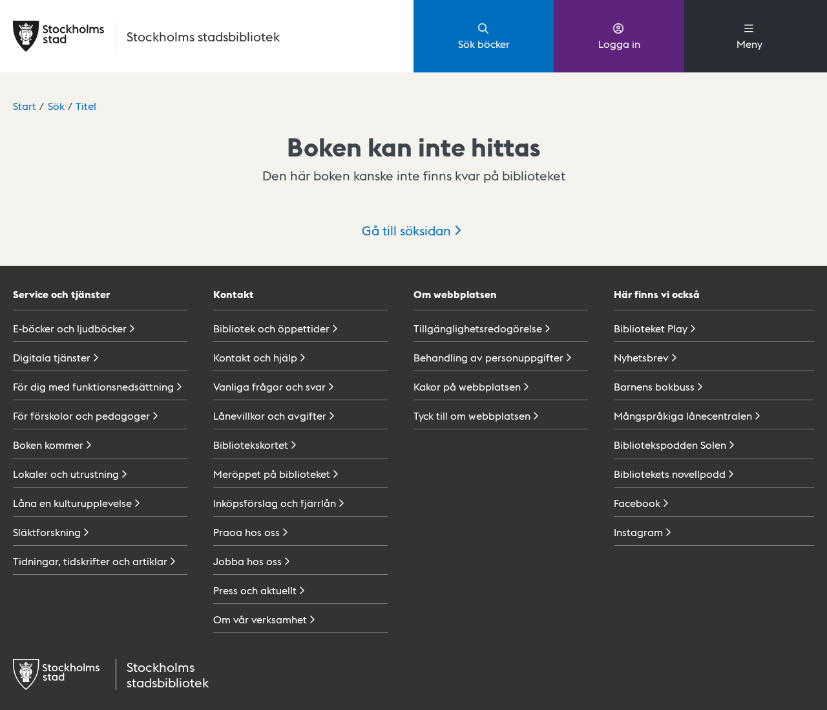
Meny (749, 43)
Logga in (619, 43)
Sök (56, 106)
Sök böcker (484, 43)
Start (24, 106)
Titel (86, 106)
